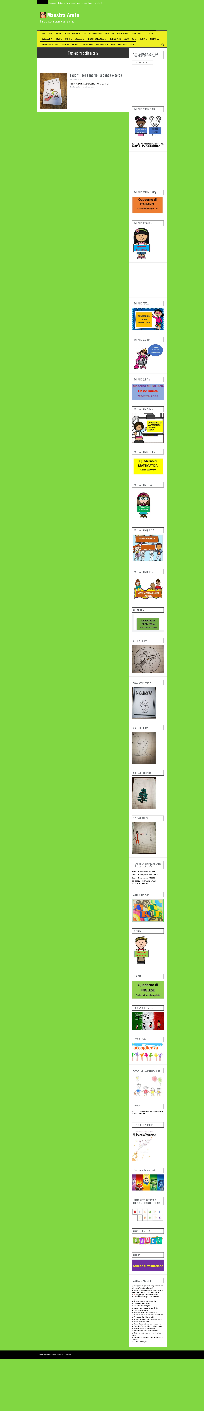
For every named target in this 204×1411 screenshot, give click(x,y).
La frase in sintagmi (140, 1342)
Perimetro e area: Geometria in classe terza (148, 1315)
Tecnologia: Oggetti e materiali (144, 1317)
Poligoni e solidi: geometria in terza (145, 1312)
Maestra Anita (63, 15)
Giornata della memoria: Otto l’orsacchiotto (148, 1319)
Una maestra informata (70, 44)
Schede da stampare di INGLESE (143, 878)
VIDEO (113, 44)
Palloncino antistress (141, 1310)
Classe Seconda (122, 33)
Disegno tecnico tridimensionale (144, 1328)
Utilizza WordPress (45, 1355)
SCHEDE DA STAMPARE (139, 39)
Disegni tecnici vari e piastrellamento (146, 1331)
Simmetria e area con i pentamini (145, 1301)
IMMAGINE (58, 39)
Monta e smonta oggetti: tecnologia (146, 1308)
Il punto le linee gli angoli (142, 1303)
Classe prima (109, 33)
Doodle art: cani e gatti (141, 1321)
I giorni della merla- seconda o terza (96, 75)
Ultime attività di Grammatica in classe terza (148, 1324)
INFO (50, 33)
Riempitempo (122, 44)
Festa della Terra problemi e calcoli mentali (148, 1326)
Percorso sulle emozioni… (96, 39)
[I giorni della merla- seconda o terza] (53, 91)
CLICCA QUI (141, 1113)
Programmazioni (95, 33)
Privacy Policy (88, 44)
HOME (44, 33)
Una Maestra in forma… (50, 44)
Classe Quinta (47, 39)
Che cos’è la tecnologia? (142, 1306)
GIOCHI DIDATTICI (102, 44)
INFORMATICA (154, 39)
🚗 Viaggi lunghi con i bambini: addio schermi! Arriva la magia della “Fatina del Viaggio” (145, 1297)
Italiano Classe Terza (83, 87)
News (92, 87)
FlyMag (59, 1355)
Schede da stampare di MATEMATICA (145, 875)
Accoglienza (79, 39)
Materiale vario (115, 39)
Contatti (58, 33)
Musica (126, 39)
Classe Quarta (149, 33)
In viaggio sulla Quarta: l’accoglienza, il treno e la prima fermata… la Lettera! (75, 3)
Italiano (74, 87)
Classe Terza (136, 33)
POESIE (132, 44)
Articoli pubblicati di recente (75, 33)
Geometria (68, 39)
